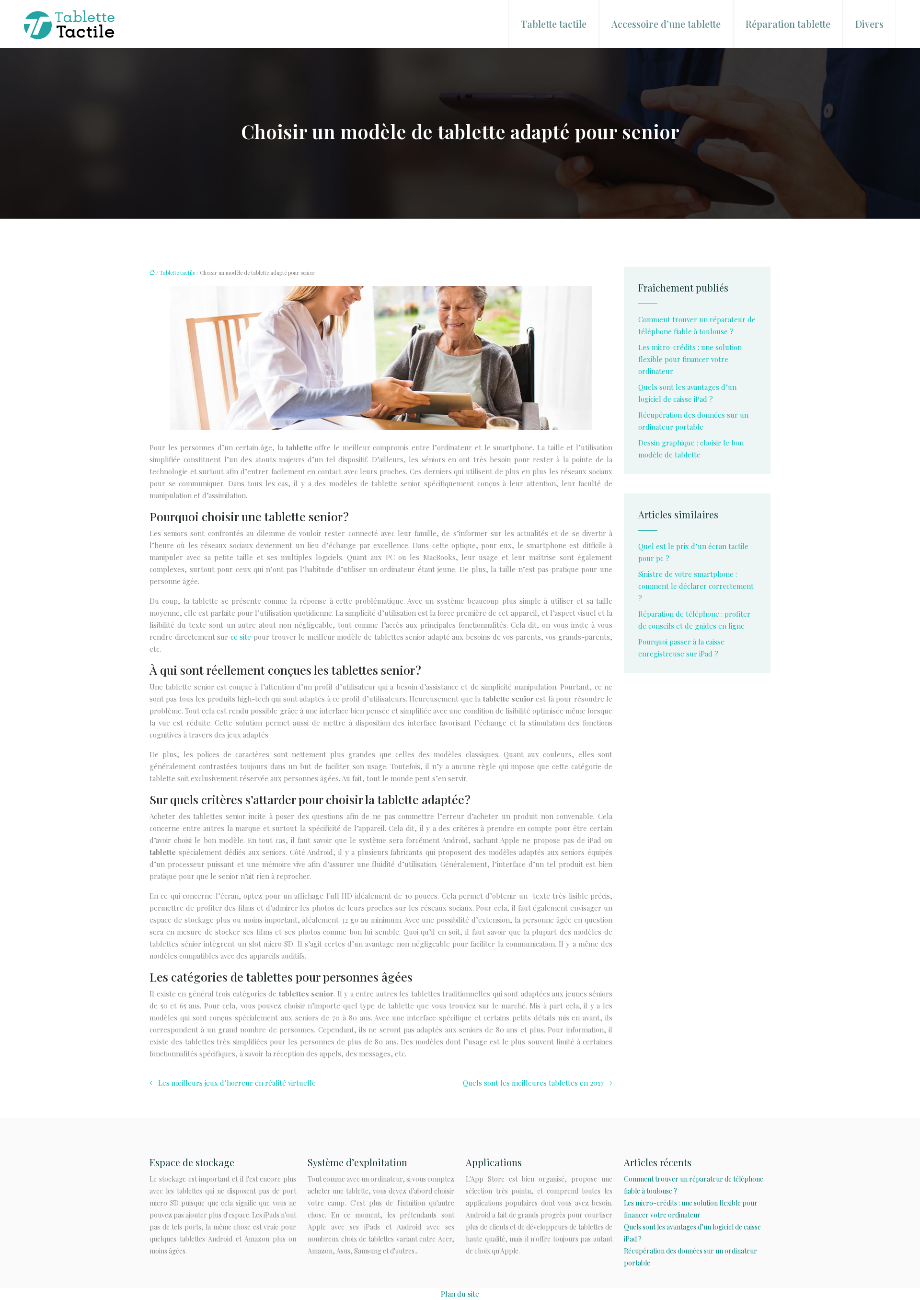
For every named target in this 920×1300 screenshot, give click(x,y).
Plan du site (460, 1294)
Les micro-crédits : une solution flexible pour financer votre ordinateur (690, 359)
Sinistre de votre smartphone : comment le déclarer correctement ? (696, 586)
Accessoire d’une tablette (666, 23)
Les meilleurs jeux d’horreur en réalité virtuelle (237, 1083)
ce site (241, 637)
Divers (869, 23)
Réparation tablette (788, 23)
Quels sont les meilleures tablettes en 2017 (533, 1083)
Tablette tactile (553, 23)
